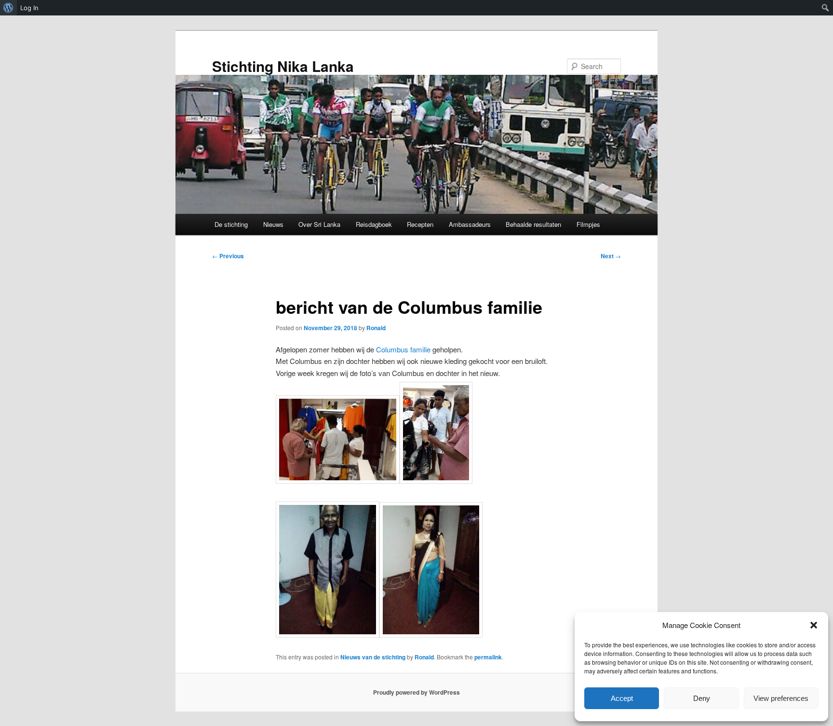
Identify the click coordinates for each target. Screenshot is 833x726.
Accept (622, 698)
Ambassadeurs (470, 224)
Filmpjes (588, 224)
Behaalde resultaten (533, 224)
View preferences (780, 698)
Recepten (420, 224)
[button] (814, 625)
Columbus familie (403, 349)
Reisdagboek (374, 224)
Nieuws (273, 224)
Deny (701, 698)
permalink (488, 657)
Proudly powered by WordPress (416, 692)
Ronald (376, 327)
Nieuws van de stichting (372, 657)
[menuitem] (8, 7)
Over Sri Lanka (319, 224)
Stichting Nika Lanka (283, 66)
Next (611, 255)
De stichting (231, 224)
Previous (228, 255)
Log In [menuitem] (29, 8)
